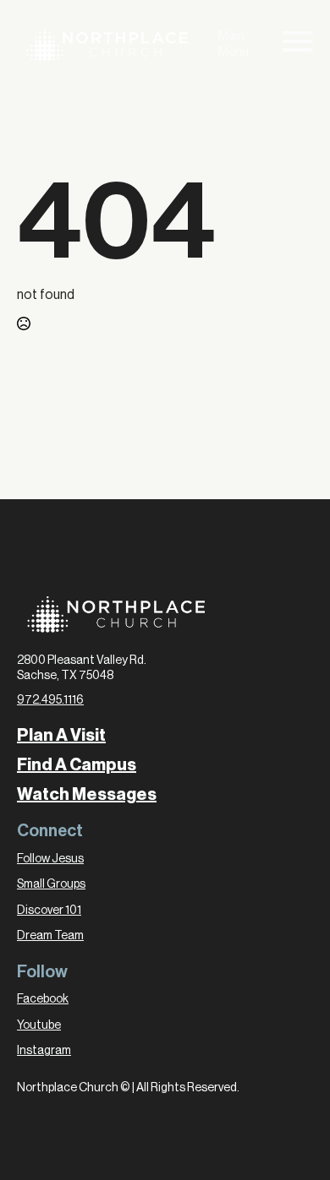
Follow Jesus (50, 859)
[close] (298, 44)
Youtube (39, 1025)
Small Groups (51, 884)
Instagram (44, 1051)
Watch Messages (87, 794)
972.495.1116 (50, 700)
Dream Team (50, 936)
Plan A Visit (61, 735)
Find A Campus (76, 765)
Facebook (43, 999)
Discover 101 (49, 910)
